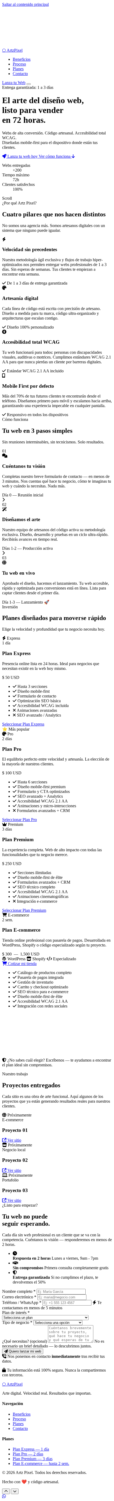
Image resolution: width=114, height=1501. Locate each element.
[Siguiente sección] (15, 1491)
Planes (18, 69)
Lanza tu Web (13, 82)
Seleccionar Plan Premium (24, 910)
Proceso (19, 64)
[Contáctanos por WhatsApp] (4, 1496)
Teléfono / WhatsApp (21, 1302)
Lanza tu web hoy (22, 156)
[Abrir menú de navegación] (29, 84)
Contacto (20, 73)
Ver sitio (13, 1140)
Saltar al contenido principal (25, 4)
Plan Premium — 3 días (32, 1458)
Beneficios (21, 59)
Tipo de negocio (17, 1322)
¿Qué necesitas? (24, 1341)
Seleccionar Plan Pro (19, 819)
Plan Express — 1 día (31, 1449)
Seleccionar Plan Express (23, 724)
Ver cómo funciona (55, 156)
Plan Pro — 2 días (28, 1454)
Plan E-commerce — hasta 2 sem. (41, 1463)
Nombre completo (19, 1291)
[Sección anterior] (6, 1491)
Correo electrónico (19, 1297)
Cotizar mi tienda (22, 963)
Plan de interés (16, 1312)
